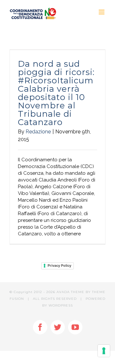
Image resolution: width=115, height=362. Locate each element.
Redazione (38, 132)
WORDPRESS (61, 305)
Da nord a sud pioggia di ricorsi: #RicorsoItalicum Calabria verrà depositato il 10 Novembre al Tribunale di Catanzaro (56, 93)
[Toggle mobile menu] (102, 12)
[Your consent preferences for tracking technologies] (104, 351)
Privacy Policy (59, 265)
